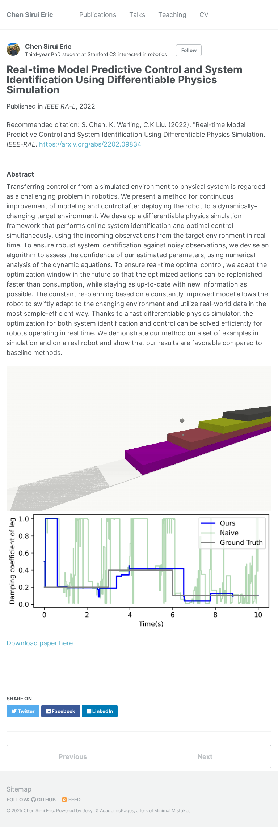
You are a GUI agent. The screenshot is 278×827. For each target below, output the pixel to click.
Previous (73, 756)
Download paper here (40, 643)
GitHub (46, 799)
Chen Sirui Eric (30, 14)
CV (203, 14)
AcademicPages (117, 810)
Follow (189, 50)
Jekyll (89, 810)
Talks (137, 14)
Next (205, 756)
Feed (74, 799)
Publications (97, 14)
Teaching (172, 14)
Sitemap (19, 789)
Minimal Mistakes (172, 810)
